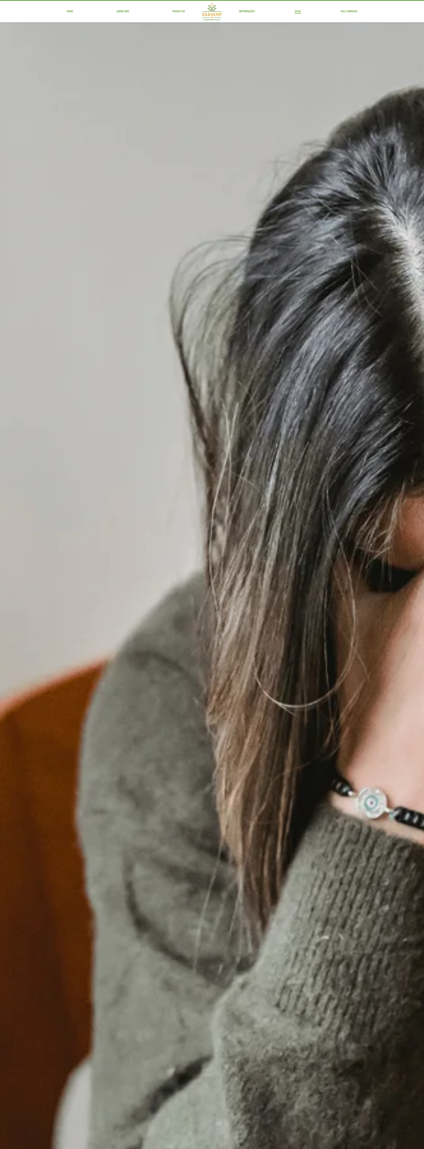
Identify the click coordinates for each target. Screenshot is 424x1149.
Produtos (178, 11)
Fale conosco (349, 11)
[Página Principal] (212, 12)
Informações (247, 11)
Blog (298, 11)
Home (70, 11)
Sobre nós (122, 11)
